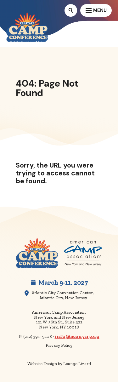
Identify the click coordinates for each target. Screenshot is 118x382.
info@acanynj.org (77, 336)
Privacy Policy (59, 345)
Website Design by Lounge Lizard (59, 363)
